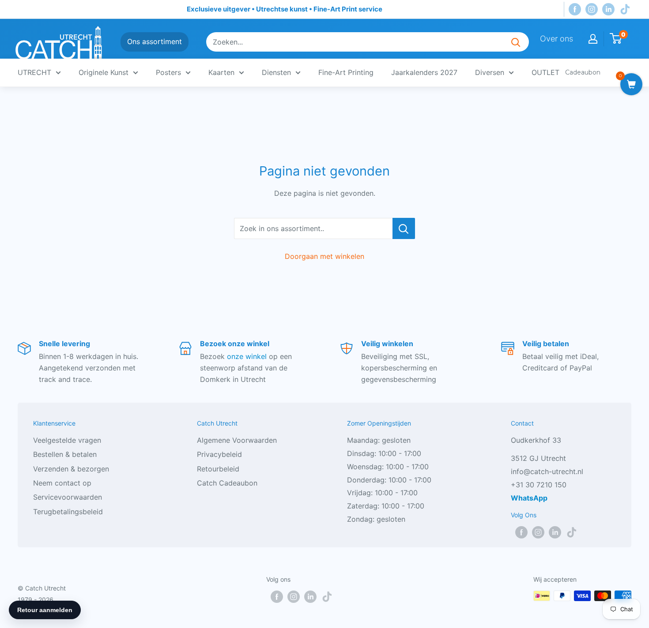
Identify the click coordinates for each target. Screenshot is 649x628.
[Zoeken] (516, 42)
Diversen (489, 72)
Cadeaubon (582, 72)
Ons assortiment (154, 41)
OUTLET (545, 72)
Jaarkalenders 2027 (424, 72)
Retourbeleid (218, 468)
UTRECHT (34, 72)
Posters (168, 72)
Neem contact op (62, 482)
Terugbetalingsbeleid (68, 511)
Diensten (276, 72)
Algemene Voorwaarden (237, 440)
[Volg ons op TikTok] (625, 9)
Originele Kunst (103, 72)
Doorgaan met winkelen (324, 256)
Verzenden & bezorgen (71, 468)
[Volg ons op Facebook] (575, 9)
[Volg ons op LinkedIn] (608, 9)
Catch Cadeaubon (227, 482)
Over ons (556, 38)
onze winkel (247, 356)
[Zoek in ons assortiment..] (403, 228)
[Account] (593, 39)
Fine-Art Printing (346, 72)
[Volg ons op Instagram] (591, 9)
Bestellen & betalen (65, 454)
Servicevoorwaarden (67, 497)
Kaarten (221, 72)
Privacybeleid (219, 454)
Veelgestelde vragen (67, 440)
